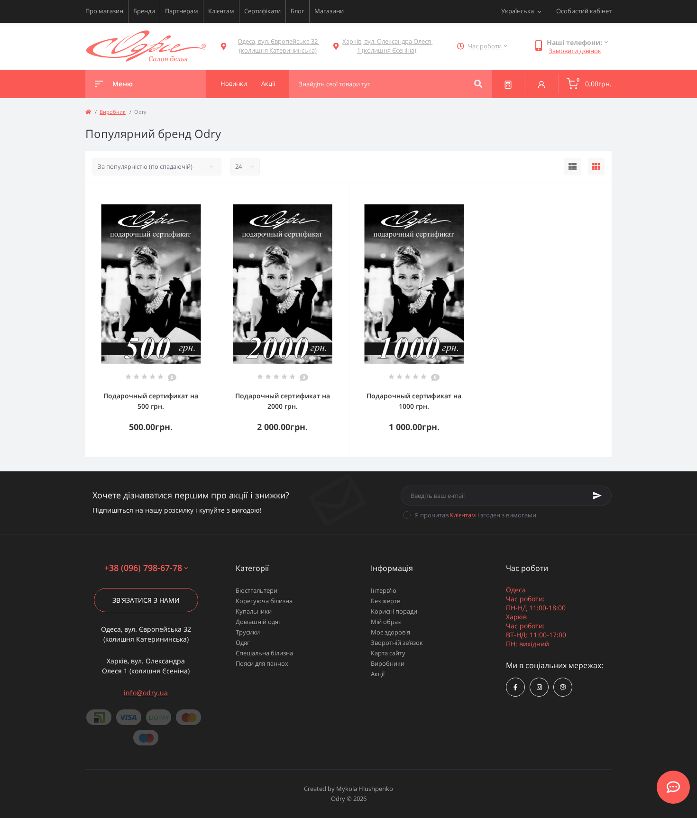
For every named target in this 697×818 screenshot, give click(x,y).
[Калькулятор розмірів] (508, 84)
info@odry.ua (146, 692)
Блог (297, 11)
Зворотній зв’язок (397, 642)
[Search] (478, 84)
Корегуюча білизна (264, 601)
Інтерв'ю (383, 590)
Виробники (387, 663)
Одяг (243, 642)
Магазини (329, 11)
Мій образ (386, 621)
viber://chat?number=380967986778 (562, 687)
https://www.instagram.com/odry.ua (539, 687)
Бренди (144, 11)
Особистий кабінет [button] (584, 11)
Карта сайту (388, 653)
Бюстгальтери (256, 590)
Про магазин (104, 11)
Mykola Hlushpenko (364, 788)
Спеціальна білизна (264, 653)
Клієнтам (221, 11)
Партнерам (181, 11)
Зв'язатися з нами (146, 600)
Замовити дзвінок (575, 51)
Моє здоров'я (390, 632)
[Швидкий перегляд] (185, 195)
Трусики (248, 632)
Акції (378, 674)
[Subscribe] (597, 496)
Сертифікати (262, 11)
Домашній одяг (258, 621)
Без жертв (385, 601)
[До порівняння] (199, 195)
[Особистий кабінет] (541, 84)
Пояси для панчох (262, 663)
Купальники (254, 611)
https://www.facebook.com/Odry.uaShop (515, 687)
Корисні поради (394, 611)
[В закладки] (212, 195)
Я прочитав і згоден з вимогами (475, 515)
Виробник (113, 111)
